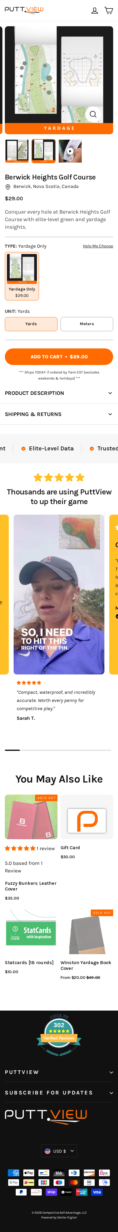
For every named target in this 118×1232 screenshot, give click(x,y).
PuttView (22, 1072)
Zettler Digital (67, 1217)
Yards (31, 323)
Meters (87, 323)
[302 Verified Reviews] (59, 1059)
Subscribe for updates (49, 1093)
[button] (21, 848)
